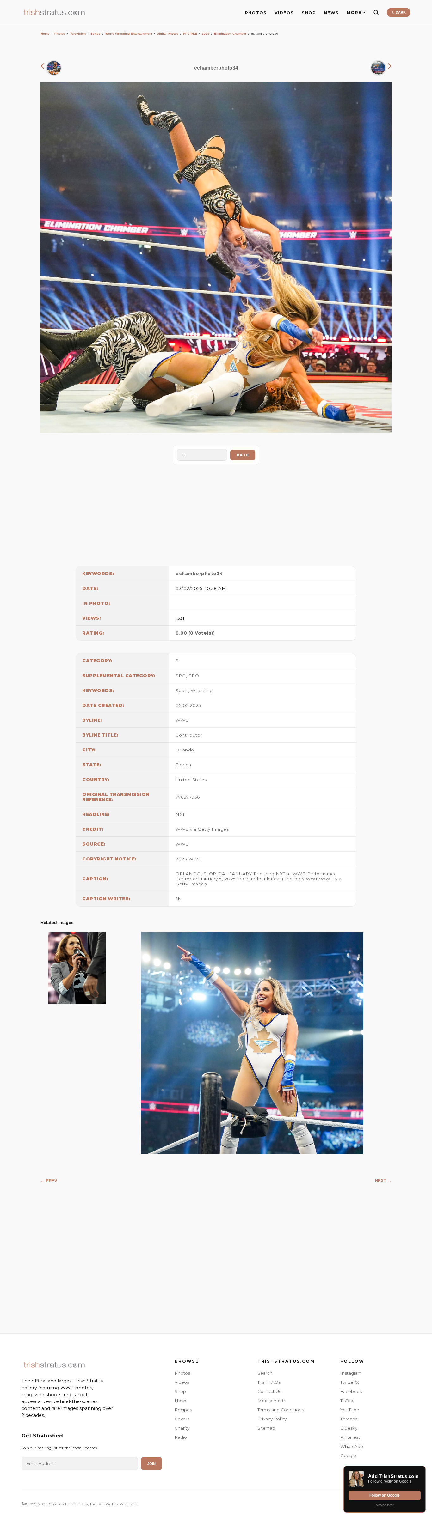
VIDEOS (284, 12)
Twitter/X (349, 1382)
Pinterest (350, 1437)
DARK (400, 12)
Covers (182, 1418)
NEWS (331, 12)
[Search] (376, 12)
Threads (348, 1418)
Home (45, 33)
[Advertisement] (216, 513)
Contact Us (269, 1391)
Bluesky (348, 1428)
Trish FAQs (269, 1382)
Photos (59, 33)
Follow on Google (384, 1495)
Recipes (183, 1409)
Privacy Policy (272, 1418)
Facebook (351, 1391)
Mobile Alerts (271, 1400)
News (181, 1400)
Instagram (351, 1373)
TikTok (346, 1400)
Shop (180, 1391)
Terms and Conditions (280, 1409)
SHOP (309, 12)
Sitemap (266, 1428)
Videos (182, 1382)
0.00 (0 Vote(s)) (195, 632)
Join (151, 1464)
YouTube (349, 1409)
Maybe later (385, 1505)
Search (265, 1373)
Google (348, 1455)
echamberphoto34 (199, 573)
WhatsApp (351, 1446)
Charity (182, 1428)
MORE (354, 12)
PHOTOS (256, 12)
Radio (181, 1437)
